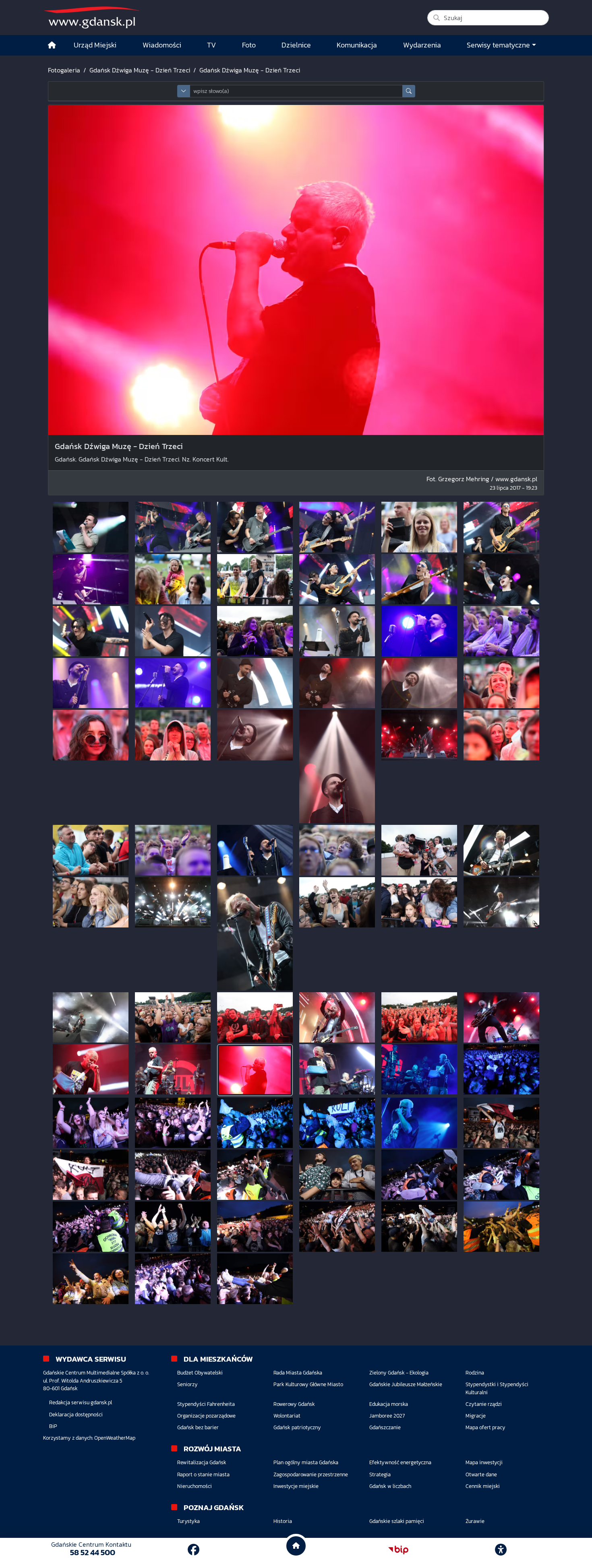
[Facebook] (193, 1549)
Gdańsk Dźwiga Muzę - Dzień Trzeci (139, 70)
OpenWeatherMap (114, 1438)
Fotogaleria (64, 70)
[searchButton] (408, 91)
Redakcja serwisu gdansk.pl (80, 1402)
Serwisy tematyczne (498, 45)
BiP (53, 1426)
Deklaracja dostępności (76, 1414)
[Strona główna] (52, 45)
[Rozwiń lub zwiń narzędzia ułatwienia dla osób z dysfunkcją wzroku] (501, 1550)
